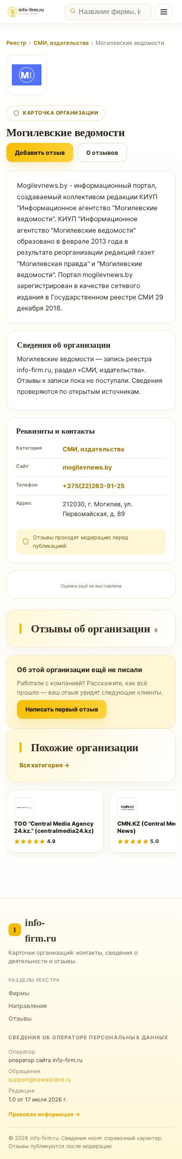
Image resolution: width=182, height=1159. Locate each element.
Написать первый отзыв (61, 709)
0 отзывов (102, 152)
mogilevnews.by (87, 467)
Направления (27, 1005)
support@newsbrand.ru (39, 1079)
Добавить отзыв (40, 152)
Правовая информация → (44, 1114)
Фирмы (19, 993)
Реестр (16, 42)
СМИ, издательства (60, 42)
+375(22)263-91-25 (93, 486)
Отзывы (20, 1018)
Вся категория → (44, 765)
